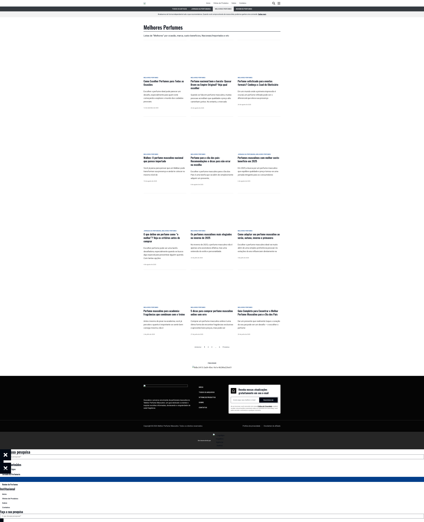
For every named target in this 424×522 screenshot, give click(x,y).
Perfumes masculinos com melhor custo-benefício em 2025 (259, 159)
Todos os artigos (179, 9)
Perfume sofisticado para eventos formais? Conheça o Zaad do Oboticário (258, 82)
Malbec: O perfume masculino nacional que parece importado (163, 159)
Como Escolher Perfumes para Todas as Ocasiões (164, 82)
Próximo (226, 347)
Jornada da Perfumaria (201, 9)
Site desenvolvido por (204, 440)
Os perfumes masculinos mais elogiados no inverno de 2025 (211, 236)
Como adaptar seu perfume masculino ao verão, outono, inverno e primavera (259, 236)
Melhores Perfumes (223, 9)
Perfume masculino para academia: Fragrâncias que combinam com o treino (164, 312)
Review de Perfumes (244, 9)
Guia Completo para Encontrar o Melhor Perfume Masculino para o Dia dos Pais (258, 312)
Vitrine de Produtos (220, 3)
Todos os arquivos (207, 392)
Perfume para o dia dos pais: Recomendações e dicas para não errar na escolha (210, 161)
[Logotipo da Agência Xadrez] (219, 440)
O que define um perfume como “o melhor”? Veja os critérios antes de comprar (162, 237)
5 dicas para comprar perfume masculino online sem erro (212, 312)
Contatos (242, 3)
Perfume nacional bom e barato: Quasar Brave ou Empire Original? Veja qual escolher (211, 84)
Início (208, 3)
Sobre (234, 3)
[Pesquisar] (2, 520)
